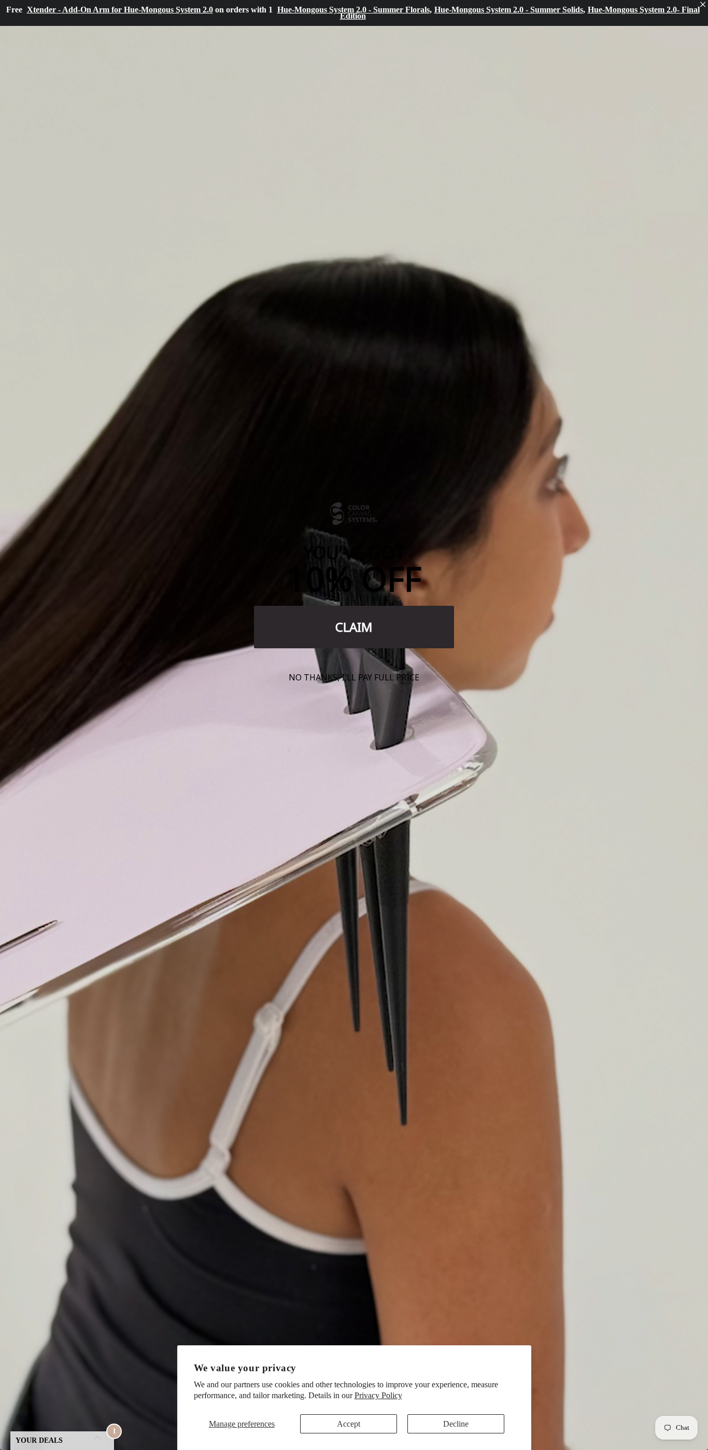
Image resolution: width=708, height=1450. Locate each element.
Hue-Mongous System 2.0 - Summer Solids (508, 9)
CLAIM (354, 626)
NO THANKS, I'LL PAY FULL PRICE (354, 677)
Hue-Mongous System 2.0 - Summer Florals (353, 9)
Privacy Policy (378, 1395)
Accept (348, 1423)
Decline (456, 1423)
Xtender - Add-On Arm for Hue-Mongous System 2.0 (120, 9)
